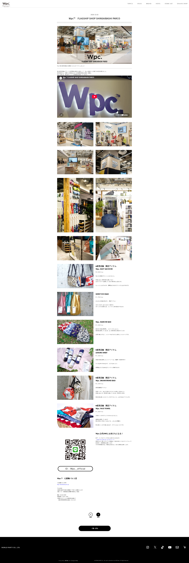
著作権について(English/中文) (71, 560)
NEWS (158, 3)
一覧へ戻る (94, 528)
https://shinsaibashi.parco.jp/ (63, 484)
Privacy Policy (62, 560)
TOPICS (130, 3)
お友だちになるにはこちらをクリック (105, 439)
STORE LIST (169, 3)
